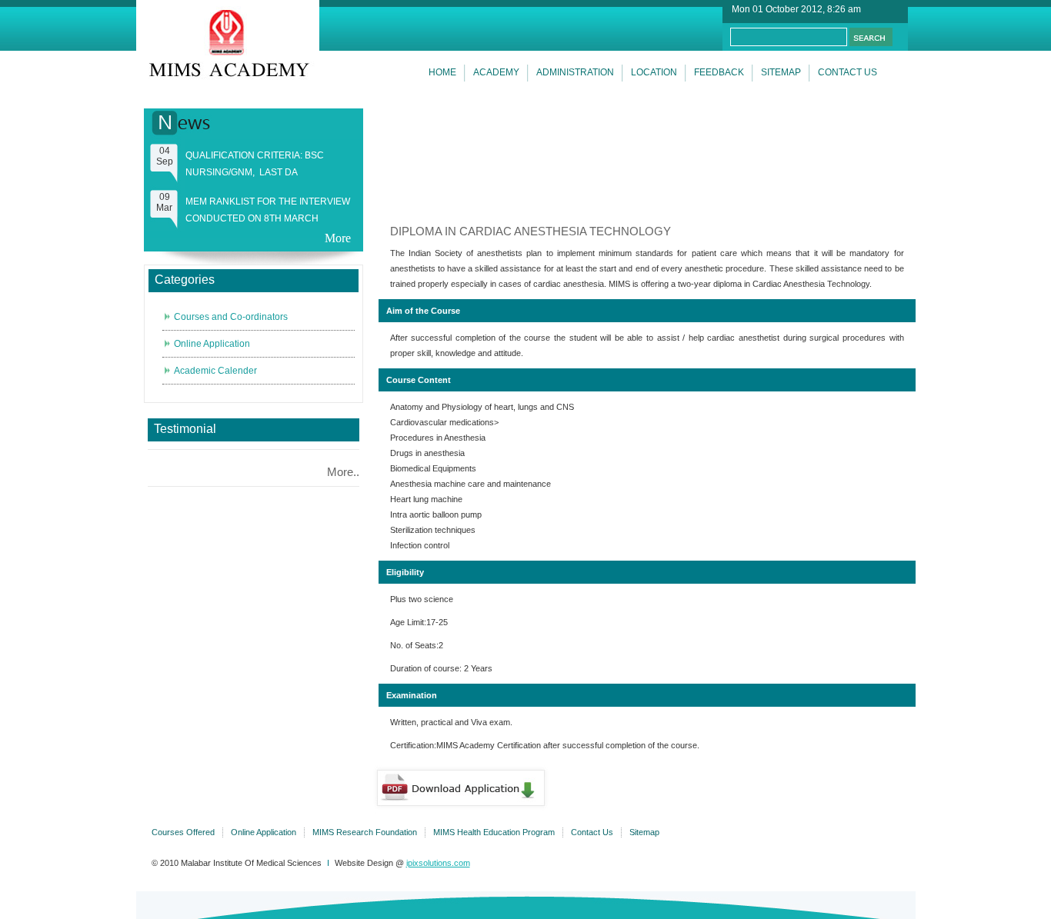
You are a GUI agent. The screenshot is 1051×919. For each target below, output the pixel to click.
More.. (343, 471)
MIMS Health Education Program (494, 832)
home (442, 72)
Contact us (847, 72)
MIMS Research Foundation (364, 832)
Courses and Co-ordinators (231, 316)
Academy (496, 72)
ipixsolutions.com (438, 862)
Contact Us (592, 832)
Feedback (719, 72)
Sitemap (781, 72)
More (338, 238)
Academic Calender (215, 370)
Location (654, 72)
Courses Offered (183, 832)
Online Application (212, 343)
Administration (575, 72)
